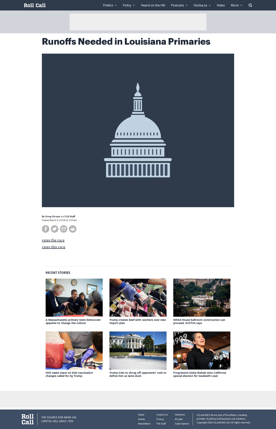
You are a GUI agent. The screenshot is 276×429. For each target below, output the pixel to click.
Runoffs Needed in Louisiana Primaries (126, 41)
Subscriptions (182, 423)
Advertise (180, 414)
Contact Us (162, 414)
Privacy (160, 419)
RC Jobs (179, 419)
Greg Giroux (52, 216)
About (141, 414)
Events (141, 419)
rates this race (53, 247)
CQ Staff (70, 216)
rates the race (53, 240)
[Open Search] (250, 5)
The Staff (161, 423)
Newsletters (144, 423)
